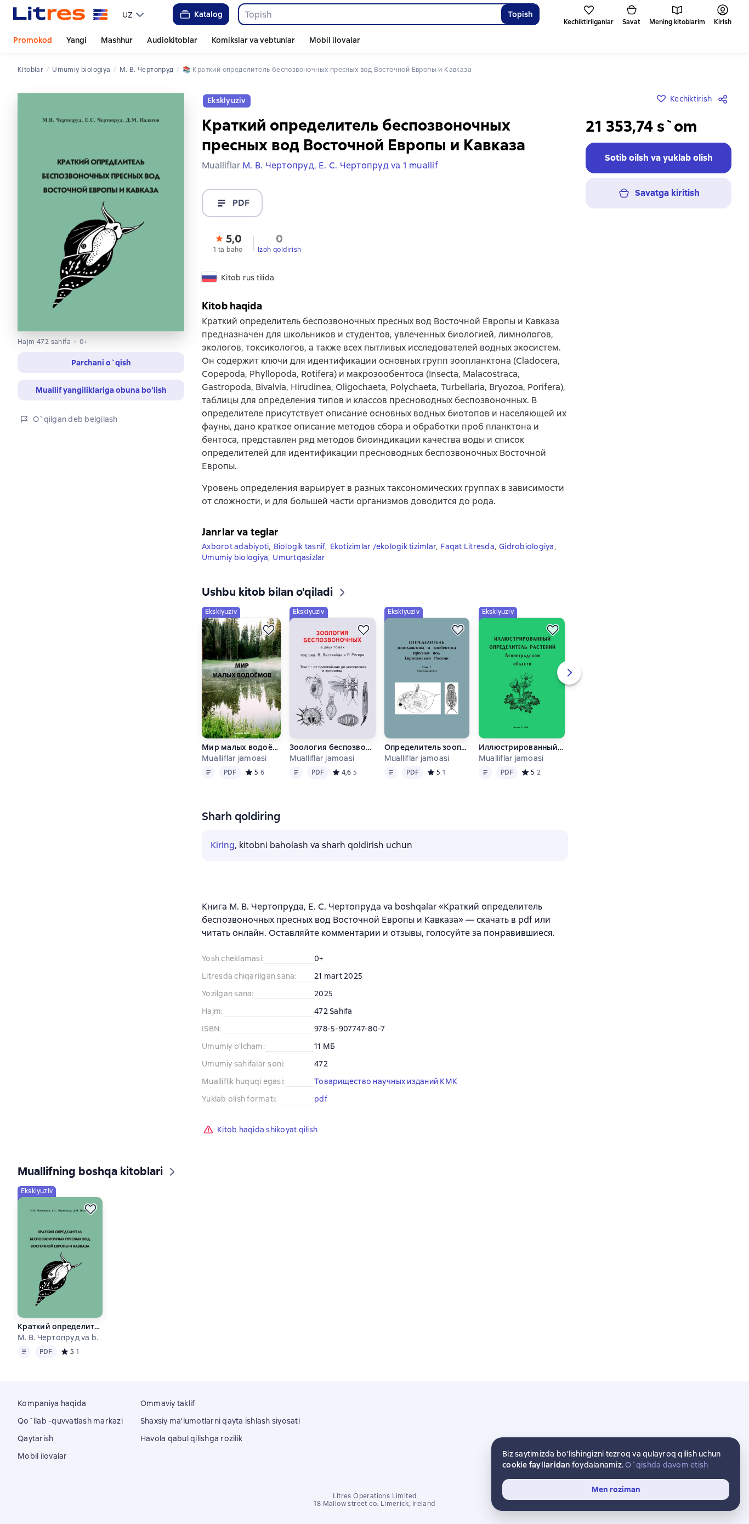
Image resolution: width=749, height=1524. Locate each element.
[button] (228, 242)
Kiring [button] (223, 845)
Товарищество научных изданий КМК (385, 1081)
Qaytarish (35, 1438)
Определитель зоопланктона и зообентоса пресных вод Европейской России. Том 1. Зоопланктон (427, 747)
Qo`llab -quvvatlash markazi (70, 1421)
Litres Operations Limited (375, 1496)
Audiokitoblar (172, 40)
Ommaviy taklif (167, 1403)
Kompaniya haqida (52, 1403)
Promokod (32, 40)
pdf (320, 1099)
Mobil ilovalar (334, 40)
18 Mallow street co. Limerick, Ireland (374, 1504)
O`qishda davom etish (666, 1465)
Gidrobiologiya (526, 546)
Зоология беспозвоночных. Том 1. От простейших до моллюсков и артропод (332, 747)
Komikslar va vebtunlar (253, 40)
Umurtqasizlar (299, 557)
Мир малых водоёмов (241, 747)
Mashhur (117, 40)
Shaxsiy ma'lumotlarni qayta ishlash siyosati (220, 1421)
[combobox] (369, 14)
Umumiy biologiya (235, 557)
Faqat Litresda (467, 546)
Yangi (76, 40)
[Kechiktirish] (268, 629)
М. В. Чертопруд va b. (58, 1337)
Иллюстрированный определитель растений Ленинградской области (521, 747)
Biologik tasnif (300, 546)
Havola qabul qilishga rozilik (191, 1438)
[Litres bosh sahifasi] (60, 14)
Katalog (208, 14)
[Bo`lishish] (724, 98)
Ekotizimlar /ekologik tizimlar (383, 546)
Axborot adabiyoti (235, 546)
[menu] (134, 14)
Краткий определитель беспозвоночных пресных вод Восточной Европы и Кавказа (60, 1326)
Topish (520, 14)
